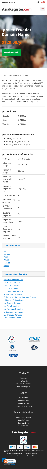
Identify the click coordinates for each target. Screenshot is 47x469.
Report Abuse (23, 403)
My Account (23, 398)
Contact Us (23, 381)
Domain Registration (23, 417)
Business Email (23, 423)
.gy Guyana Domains (12, 303)
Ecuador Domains (12, 245)
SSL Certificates (23, 426)
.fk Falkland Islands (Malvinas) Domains (20, 297)
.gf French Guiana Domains (15, 300)
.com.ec (7, 254)
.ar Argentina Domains (13, 279)
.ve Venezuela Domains (14, 317)
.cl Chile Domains (11, 288)
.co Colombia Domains (13, 291)
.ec (5, 251)
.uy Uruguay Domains (13, 315)
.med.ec (7, 257)
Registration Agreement (14, 454)
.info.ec (7, 263)
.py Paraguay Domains (13, 309)
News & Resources (23, 384)
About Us (23, 378)
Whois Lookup (23, 401)
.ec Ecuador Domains (13, 294)
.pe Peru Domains (11, 306)
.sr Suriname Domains (13, 312)
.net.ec (6, 265)
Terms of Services (17, 456)
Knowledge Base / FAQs (23, 406)
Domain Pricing (23, 420)
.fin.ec (6, 260)
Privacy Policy (31, 456)
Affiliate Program (23, 387)
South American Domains (15, 274)
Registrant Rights (31, 454)
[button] (8, 2)
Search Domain (11, 52)
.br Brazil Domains (11, 285)
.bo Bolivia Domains (12, 282)
